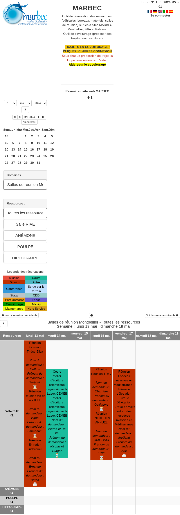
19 (6, 143)
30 (32, 162)
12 (52, 143)
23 (32, 156)
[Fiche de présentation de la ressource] (12, 415)
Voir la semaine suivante (161, 315)
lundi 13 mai (35, 335)
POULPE (12, 498)
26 (52, 156)
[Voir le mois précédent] (20, 117)
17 (38, 149)
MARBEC (87, 8)
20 (6, 149)
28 (19, 162)
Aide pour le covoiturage (87, 64)
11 (45, 143)
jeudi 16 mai (101, 335)
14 (19, 149)
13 (13, 149)
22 (25, 156)
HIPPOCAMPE (12, 507)
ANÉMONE (12, 489)
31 (38, 162)
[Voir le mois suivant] (38, 117)
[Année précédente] (15, 117)
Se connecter (160, 15)
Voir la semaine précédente (20, 315)
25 (45, 156)
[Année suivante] (43, 117)
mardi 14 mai (57, 335)
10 (38, 143)
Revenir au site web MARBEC (87, 91)
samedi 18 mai (146, 335)
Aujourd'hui (29, 122)
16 (32, 149)
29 (25, 162)
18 (6, 136)
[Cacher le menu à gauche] (3, 323)
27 (13, 162)
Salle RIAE (12, 411)
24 (38, 156)
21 (6, 156)
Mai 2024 (29, 117)
